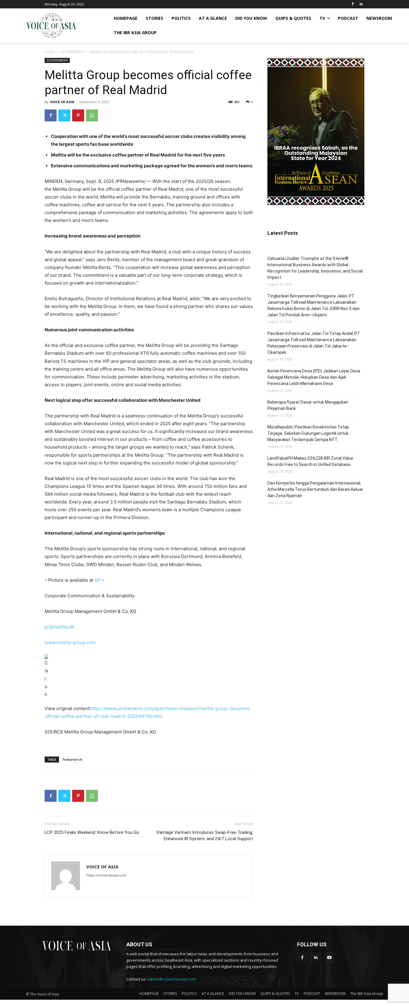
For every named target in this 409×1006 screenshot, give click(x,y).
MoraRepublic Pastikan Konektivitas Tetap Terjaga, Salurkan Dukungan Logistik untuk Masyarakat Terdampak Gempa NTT (308, 433)
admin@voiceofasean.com (171, 979)
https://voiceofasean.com (106, 875)
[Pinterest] (78, 115)
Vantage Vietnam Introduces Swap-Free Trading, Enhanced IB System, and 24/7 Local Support (204, 835)
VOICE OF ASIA (62, 102)
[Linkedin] (361, 4)
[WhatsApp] (92, 115)
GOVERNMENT (73, 51)
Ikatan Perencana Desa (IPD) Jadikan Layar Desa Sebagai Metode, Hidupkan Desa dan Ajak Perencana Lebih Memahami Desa (313, 377)
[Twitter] (64, 115)
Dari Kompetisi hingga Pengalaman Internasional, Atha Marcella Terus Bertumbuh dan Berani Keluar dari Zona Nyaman (315, 489)
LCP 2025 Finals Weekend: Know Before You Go (92, 832)
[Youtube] (329, 957)
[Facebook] (352, 4)
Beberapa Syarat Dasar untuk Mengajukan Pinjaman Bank (307, 405)
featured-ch (72, 759)
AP (97, 580)
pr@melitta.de (59, 627)
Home (50, 51)
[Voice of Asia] (51, 25)
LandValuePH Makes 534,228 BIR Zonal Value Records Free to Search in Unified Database (310, 461)
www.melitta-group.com (70, 642)
